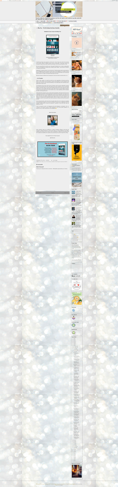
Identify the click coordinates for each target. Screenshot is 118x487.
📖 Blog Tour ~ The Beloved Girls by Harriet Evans (76, 377)
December (75, 346)
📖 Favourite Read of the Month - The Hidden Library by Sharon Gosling (79, 208)
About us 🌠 (43, 21)
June (74, 441)
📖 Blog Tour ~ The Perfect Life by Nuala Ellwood (76, 420)
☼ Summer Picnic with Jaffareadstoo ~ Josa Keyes (76, 438)
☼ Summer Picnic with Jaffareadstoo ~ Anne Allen (76, 380)
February (75, 446)
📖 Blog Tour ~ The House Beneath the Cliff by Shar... (76, 385)
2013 (73, 458)
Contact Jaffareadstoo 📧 (75, 235)
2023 (73, 342)
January (75, 447)
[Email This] (53, 160)
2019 (73, 450)
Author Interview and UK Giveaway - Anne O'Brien (78, 223)
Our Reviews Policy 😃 (75, 237)
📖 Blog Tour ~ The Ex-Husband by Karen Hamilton (76, 392)
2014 (73, 456)
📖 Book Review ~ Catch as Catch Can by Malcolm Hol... (76, 395)
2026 (73, 338)
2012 (73, 459)
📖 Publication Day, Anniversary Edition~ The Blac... (76, 368)
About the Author (52, 112)
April (74, 443)
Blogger (61, 485)
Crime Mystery (48, 161)
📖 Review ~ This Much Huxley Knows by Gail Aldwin (75, 428)
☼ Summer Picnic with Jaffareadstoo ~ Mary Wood (78, 192)
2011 (73, 460)
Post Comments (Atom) (55, 195)
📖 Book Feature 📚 (75, 240)
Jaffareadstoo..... (79, 52)
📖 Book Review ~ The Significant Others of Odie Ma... (76, 374)
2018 (73, 451)
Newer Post (38, 192)
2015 (73, 455)
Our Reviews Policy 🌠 (72, 21)
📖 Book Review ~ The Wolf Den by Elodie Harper (76, 409)
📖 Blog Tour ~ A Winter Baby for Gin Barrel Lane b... (76, 362)
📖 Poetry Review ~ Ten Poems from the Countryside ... (76, 435)
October (75, 348)
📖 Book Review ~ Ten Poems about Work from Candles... (76, 388)
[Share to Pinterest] (56, 160)
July (74, 440)
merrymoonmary (79, 484)
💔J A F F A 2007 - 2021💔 (51, 21)
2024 (73, 341)
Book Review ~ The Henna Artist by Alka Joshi (76, 423)
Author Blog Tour (42, 161)
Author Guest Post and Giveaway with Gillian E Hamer (78, 216)
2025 (73, 340)
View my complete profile (75, 57)
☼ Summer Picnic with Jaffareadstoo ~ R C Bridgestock (76, 400)
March (75, 445)
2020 (73, 449)
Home (38, 21)
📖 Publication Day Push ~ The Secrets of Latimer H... (76, 356)
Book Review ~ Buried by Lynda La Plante (76, 365)
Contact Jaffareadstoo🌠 (58, 22)
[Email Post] (51, 160)
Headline (53, 161)
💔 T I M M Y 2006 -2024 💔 (62, 21)
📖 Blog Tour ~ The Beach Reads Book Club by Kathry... (76, 432)
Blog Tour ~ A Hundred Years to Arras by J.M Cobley (76, 353)
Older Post (66, 192)
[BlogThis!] (54, 160)
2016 (73, 454)
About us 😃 (73, 234)
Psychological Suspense (59, 161)
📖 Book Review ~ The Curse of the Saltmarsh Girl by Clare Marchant (78, 200)
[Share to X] (55, 160)
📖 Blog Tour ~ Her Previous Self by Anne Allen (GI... (76, 414)
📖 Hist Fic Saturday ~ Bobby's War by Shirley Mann (76, 383)
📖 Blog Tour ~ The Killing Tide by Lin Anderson (76, 397)
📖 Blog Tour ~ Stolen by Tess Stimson (75, 406)
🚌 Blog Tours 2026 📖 (75, 238)
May (74, 442)
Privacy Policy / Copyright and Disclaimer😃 (44, 22)
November (75, 347)
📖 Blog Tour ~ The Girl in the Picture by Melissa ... (76, 371)
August (75, 351)
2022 (73, 343)
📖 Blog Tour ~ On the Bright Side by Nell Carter (76, 403)
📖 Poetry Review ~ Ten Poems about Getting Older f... (76, 411)
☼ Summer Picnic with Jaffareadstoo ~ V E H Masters (76, 359)
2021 (73, 345)
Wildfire (65, 161)
